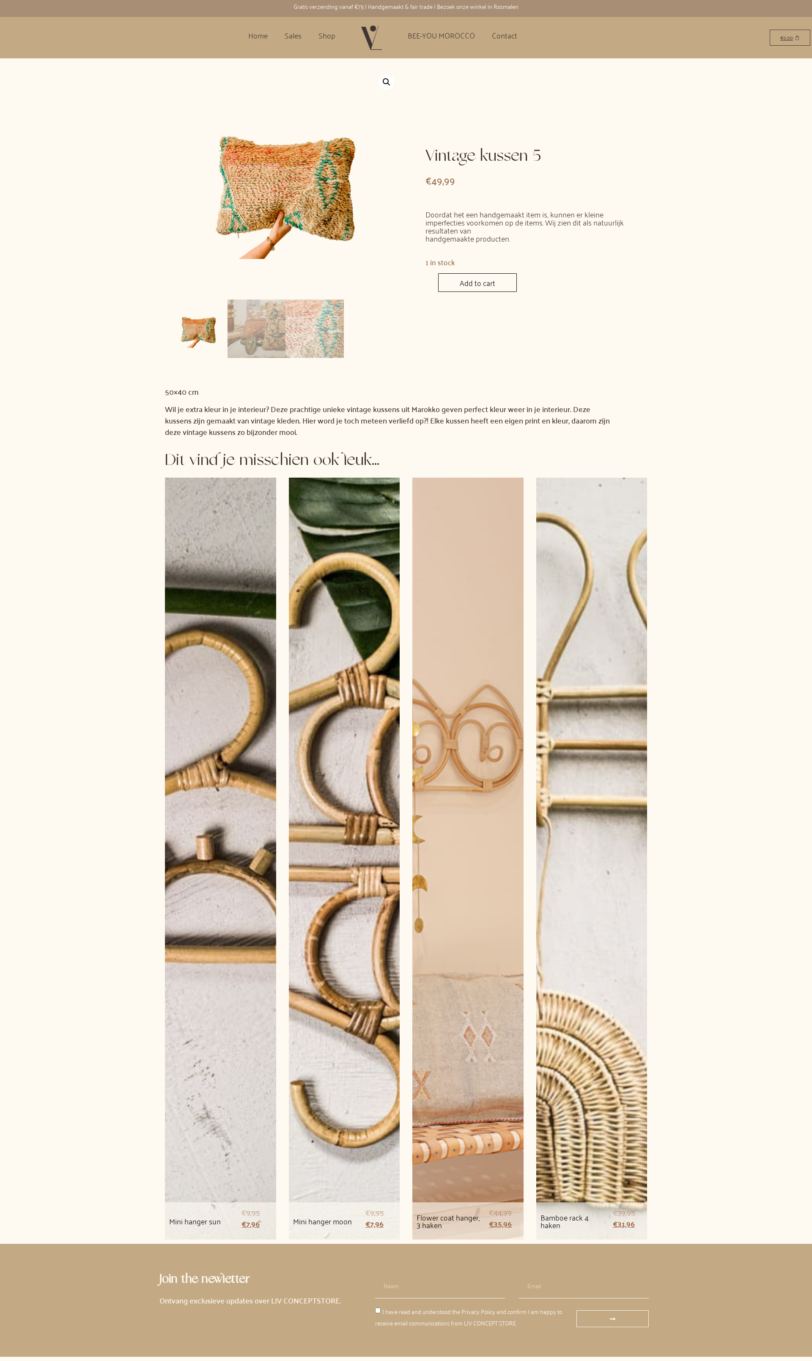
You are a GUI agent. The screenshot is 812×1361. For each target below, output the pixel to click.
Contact (504, 35)
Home (258, 35)
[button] (386, 82)
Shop (326, 35)
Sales (293, 35)
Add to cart (477, 282)
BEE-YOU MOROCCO (441, 35)
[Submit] (612, 1318)
